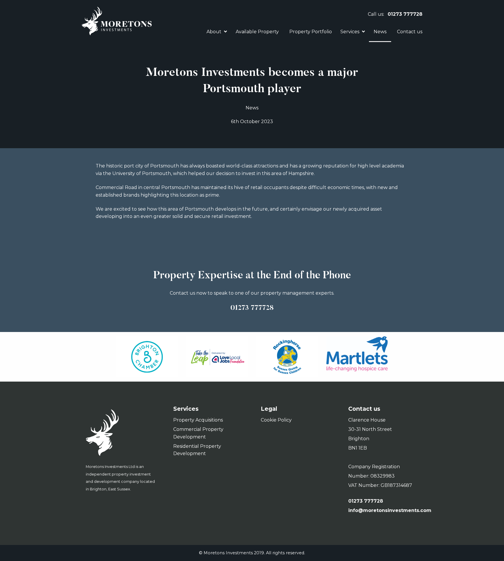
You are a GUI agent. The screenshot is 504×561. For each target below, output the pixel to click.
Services (349, 31)
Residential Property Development (197, 450)
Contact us (409, 31)
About (213, 31)
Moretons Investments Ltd (121, 432)
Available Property (257, 31)
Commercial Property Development (198, 433)
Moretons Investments (117, 21)
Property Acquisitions (198, 420)
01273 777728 (405, 14)
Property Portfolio (310, 31)
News (380, 31)
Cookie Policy (276, 420)
